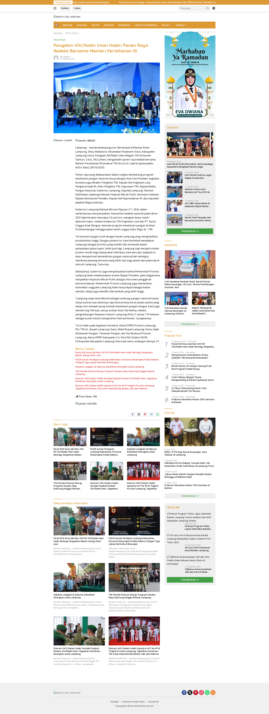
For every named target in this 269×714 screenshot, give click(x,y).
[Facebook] (184, 692)
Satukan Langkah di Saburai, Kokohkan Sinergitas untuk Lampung (109, 366)
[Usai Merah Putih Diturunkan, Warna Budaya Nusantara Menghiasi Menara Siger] (190, 145)
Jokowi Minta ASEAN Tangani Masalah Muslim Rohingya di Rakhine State (188, 475)
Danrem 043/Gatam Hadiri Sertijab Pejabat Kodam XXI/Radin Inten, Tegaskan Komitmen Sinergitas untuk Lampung (116, 380)
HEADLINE (68, 25)
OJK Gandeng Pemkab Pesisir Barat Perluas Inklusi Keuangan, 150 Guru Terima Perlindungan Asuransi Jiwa (189, 284)
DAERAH (180, 25)
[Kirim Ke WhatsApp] (157, 414)
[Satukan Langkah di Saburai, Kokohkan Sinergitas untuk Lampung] (143, 437)
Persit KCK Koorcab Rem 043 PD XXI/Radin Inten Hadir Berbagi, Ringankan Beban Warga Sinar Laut (114, 354)
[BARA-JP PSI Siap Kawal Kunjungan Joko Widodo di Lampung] (190, 432)
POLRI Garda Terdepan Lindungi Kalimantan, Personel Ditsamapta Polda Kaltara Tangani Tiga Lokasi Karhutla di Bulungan (117, 361)
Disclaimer (153, 701)
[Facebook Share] (132, 414)
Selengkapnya (189, 231)
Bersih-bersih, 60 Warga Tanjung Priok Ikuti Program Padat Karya (192, 367)
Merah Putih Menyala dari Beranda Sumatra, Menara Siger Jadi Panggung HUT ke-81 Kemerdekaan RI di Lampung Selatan (198, 219)
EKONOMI (109, 25)
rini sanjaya (65, 56)
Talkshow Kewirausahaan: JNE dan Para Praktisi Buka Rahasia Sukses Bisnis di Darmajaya (198, 570)
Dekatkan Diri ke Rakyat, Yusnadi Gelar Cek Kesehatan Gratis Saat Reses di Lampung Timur (189, 464)
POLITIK (95, 25)
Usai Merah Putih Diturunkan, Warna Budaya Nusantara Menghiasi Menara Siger (190, 165)
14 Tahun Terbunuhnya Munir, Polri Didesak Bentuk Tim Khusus (189, 389)
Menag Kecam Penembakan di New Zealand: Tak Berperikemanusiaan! (190, 356)
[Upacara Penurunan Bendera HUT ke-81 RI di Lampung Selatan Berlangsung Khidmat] (174, 191)
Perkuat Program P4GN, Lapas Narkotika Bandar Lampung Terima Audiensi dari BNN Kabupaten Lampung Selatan (198, 527)
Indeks (77, 8)
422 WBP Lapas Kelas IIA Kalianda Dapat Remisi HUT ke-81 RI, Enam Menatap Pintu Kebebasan (198, 205)
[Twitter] (189, 692)
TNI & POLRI (59, 39)
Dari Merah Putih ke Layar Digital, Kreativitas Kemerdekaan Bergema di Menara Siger (198, 176)
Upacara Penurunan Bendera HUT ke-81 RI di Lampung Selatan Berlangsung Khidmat (197, 191)
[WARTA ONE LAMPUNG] (67, 16)
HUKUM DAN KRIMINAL (146, 25)
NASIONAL (82, 25)
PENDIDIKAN (124, 25)
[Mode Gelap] (213, 8)
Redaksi (65, 8)
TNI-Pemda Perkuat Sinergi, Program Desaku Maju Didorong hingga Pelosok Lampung (115, 373)
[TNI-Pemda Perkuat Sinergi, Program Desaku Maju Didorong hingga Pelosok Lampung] (70, 471)
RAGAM (165, 25)
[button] (208, 8)
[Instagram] (201, 692)
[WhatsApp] (207, 692)
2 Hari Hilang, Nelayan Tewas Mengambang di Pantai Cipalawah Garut (193, 378)
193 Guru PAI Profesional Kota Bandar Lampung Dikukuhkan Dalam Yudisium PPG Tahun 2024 (198, 549)
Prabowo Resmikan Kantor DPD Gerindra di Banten (193, 401)
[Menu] (56, 8)
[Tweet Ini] (139, 414)
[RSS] (212, 692)
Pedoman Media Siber (133, 701)
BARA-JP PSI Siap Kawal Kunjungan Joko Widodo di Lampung (186, 453)
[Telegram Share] (151, 414)
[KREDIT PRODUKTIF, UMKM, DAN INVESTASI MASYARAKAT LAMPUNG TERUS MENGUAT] (203, 298)
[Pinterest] (195, 692)
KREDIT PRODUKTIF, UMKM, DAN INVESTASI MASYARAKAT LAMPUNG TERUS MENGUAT (203, 311)
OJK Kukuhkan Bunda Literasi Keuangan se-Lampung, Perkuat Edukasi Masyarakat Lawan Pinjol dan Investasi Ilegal (176, 311)
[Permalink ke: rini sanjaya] (56, 57)
